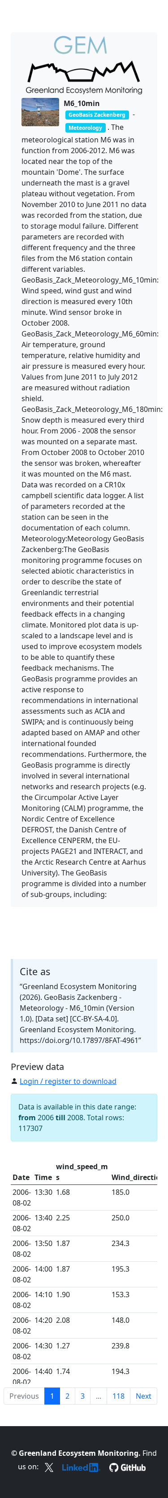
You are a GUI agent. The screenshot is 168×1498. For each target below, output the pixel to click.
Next (143, 1396)
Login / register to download (68, 1081)
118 (118, 1396)
